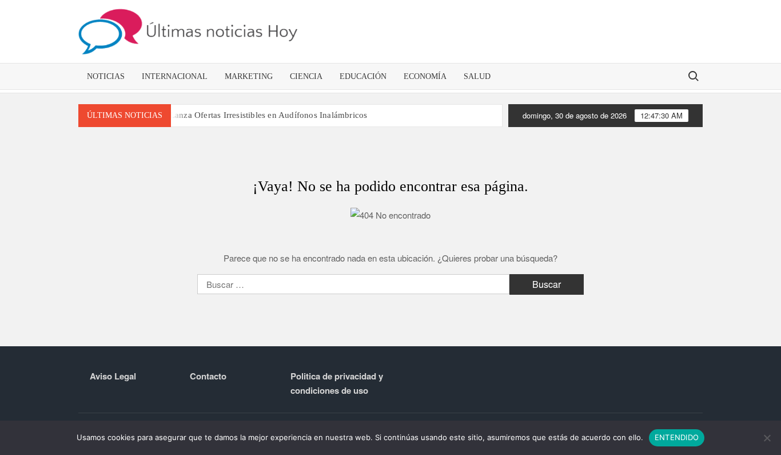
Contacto (208, 376)
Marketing (249, 76)
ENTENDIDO (677, 437)
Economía (425, 76)
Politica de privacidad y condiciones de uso (336, 383)
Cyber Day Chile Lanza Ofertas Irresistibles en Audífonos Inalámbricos (237, 115)
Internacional (175, 76)
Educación (363, 76)
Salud (477, 76)
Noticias (106, 76)
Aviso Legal (113, 376)
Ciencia (306, 76)
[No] (766, 438)
